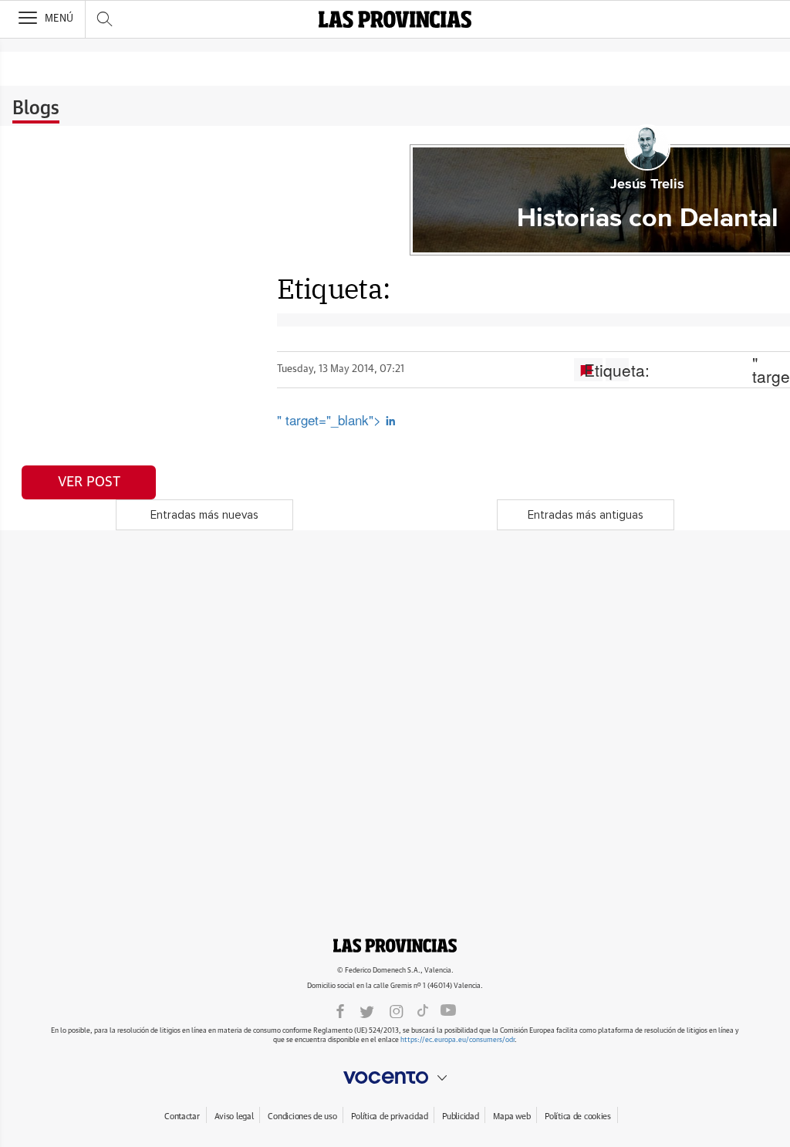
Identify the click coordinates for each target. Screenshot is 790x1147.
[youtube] (448, 1010)
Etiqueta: (617, 369)
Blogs (35, 109)
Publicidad (460, 1116)
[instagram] (396, 1010)
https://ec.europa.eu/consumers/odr (457, 1040)
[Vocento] (395, 1077)
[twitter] (367, 1010)
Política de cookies (578, 1116)
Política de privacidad (389, 1116)
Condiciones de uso (302, 1116)
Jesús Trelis (647, 184)
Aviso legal (234, 1116)
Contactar (181, 1116)
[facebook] (340, 1010)
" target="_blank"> (331, 419)
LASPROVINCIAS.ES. (395, 945)
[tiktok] (422, 1010)
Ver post (89, 482)
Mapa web (511, 1116)
